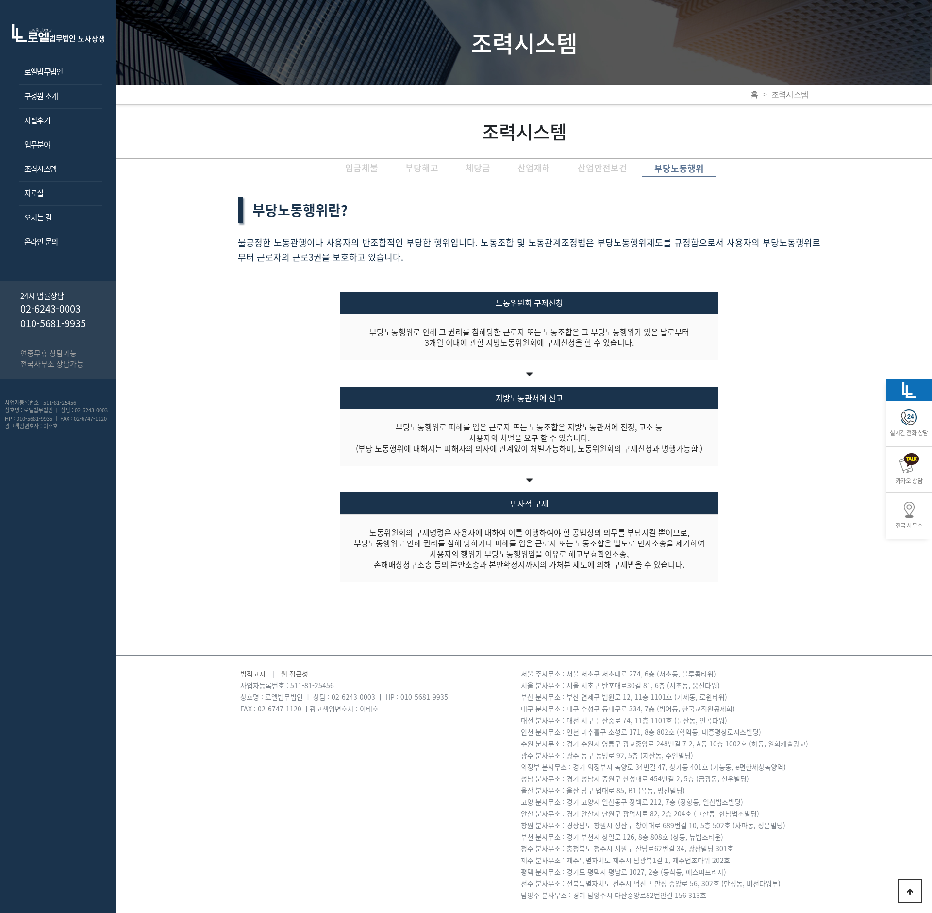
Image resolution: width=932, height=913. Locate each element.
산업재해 (533, 167)
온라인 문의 (41, 241)
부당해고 (421, 167)
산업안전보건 (602, 167)
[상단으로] (910, 891)
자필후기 (37, 120)
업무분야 (37, 144)
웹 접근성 (294, 673)
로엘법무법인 (43, 71)
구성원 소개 (41, 95)
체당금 (478, 167)
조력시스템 (40, 168)
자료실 (34, 193)
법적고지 (253, 673)
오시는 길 (37, 217)
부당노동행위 (679, 168)
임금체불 (361, 167)
